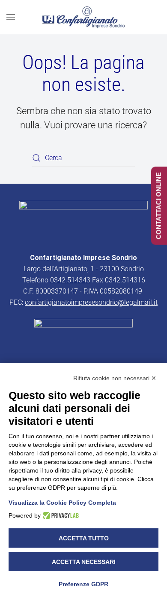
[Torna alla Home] (83, 17)
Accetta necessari (84, 561)
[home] (83, 222)
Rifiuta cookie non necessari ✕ (114, 378)
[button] (10, 17)
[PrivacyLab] (60, 515)
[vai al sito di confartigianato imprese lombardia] (83, 337)
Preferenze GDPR (83, 584)
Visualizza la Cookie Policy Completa (62, 502)
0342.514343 (70, 280)
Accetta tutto (84, 538)
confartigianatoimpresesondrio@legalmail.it (91, 302)
